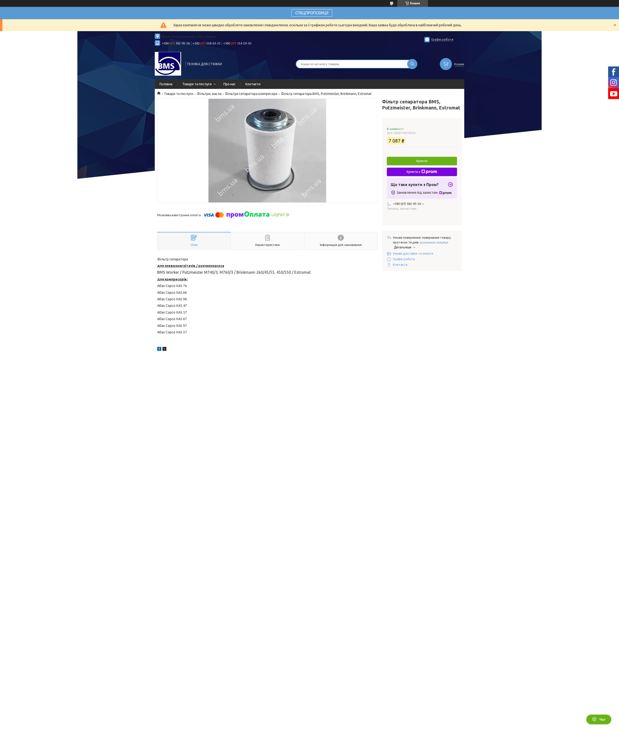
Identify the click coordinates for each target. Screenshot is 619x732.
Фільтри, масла (209, 94)
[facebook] (159, 350)
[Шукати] (412, 64)
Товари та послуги (197, 84)
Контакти (252, 84)
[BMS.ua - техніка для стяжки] (168, 63)
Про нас (229, 84)
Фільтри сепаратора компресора (251, 94)
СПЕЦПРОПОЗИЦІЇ (311, 13)
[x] (164, 350)
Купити (421, 161)
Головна (166, 84)
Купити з (413, 172)
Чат (602, 719)
